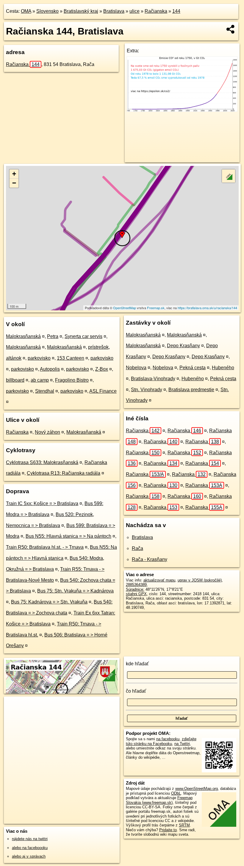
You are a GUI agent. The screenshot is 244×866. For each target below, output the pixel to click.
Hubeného (223, 367)
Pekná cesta (192, 367)
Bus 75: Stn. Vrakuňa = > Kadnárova (75, 590)
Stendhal (44, 391)
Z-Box (101, 369)
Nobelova (136, 367)
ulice (134, 11)
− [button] (14, 183)
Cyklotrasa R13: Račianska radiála (63, 473)
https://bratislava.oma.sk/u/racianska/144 (207, 307)
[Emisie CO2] (182, 110)
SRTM (184, 825)
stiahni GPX (136, 594)
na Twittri (182, 743)
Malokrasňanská (23, 336)
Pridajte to (168, 830)
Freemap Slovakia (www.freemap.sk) (159, 800)
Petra (52, 336)
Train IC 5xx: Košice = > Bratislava (42, 503)
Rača (137, 548)
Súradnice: (135, 589)
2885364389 (136, 584)
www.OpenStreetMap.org (196, 788)
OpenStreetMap (124, 307)
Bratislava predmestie (191, 389)
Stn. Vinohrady (146, 389)
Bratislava (113, 11)
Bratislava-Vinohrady (153, 378)
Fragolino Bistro (72, 380)
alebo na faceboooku (30, 847)
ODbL (176, 793)
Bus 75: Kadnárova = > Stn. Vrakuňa (49, 601)
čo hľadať (136, 691)
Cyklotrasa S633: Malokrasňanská (42, 462)
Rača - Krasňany (149, 559)
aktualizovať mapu (159, 580)
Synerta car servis (83, 336)
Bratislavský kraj (81, 11)
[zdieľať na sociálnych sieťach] (231, 29)
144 (176, 11)
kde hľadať (137, 663)
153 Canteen (70, 358)
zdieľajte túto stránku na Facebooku (161, 741)
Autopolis (50, 369)
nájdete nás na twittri (30, 839)
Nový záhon (47, 432)
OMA (26, 11)
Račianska (156, 11)
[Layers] (228, 176)
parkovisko (39, 358)
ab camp (40, 380)
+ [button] (14, 173)
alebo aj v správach (29, 856)
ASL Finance (103, 391)
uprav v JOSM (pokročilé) (200, 580)
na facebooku (167, 739)
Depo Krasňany (183, 345)
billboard (15, 380)
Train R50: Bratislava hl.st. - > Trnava (45, 547)
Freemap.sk (156, 307)
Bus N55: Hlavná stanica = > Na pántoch (68, 536)
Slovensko (47, 11)
